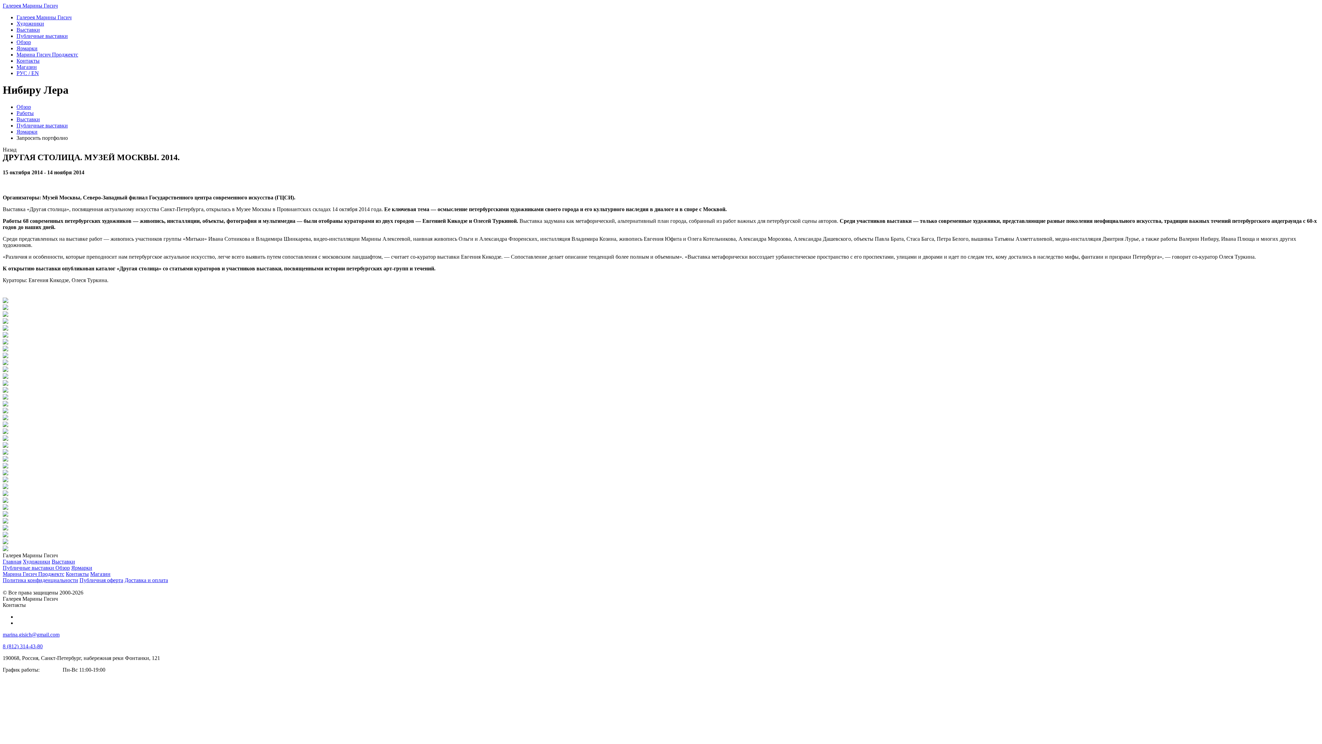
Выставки (28, 119)
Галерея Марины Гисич (30, 6)
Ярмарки (27, 132)
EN (28, 73)
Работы (25, 113)
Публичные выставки (42, 125)
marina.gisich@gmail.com (31, 635)
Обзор (24, 107)
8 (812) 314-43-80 (23, 646)
